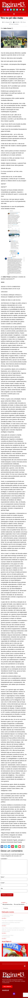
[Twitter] (11, 10)
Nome (3, 877)
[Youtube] (20, 10)
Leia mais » (4, 918)
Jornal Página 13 (6, 941)
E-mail (3, 882)
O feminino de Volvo (7, 935)
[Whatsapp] (14, 10)
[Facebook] (5, 10)
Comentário (4, 858)
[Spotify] (23, 10)
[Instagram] (8, 10)
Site (2, 888)
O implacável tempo (7, 915)
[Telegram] (17, 10)
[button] (14, 14)
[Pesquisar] (26, 908)
